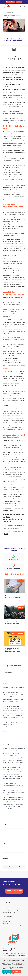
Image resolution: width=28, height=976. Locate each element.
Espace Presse (10, 2)
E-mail (5, 851)
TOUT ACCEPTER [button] (7, 971)
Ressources (5, 923)
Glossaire (5, 926)
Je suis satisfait (13, 559)
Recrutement (6, 919)
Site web (5, 858)
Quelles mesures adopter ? (11, 528)
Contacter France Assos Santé (10, 910)
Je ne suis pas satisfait (13, 568)
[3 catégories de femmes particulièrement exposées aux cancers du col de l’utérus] (14, 645)
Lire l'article (18, 600)
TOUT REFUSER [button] (17, 971)
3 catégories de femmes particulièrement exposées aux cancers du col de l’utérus (14, 649)
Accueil (4, 12)
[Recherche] (20, 6)
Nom (4, 843)
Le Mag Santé (10, 12)
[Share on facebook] (8, 59)
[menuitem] (11, 2)
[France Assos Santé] (6, 6)
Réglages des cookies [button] (8, 973)
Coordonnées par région (9, 912)
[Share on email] (20, 59)
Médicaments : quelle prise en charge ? (12, 14)
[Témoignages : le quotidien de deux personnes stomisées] (14, 593)
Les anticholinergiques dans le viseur (14, 525)
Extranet (19, 2)
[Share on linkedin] (16, 59)
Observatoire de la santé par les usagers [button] (14, 891)
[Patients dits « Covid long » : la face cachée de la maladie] (14, 619)
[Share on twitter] (12, 59)
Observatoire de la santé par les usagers (13, 925)
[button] (24, 6)
